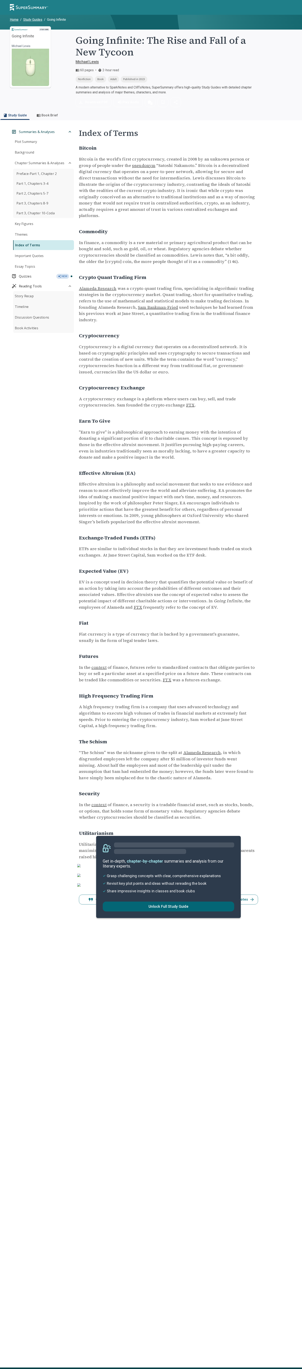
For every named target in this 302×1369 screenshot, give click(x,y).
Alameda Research (97, 288)
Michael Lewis (87, 62)
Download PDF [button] (96, 102)
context (99, 667)
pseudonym (143, 165)
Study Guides (32, 20)
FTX (190, 405)
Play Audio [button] (130, 102)
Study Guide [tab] (17, 115)
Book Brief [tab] (49, 115)
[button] (150, 102)
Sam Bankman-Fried (158, 307)
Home (14, 20)
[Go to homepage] (29, 7)
